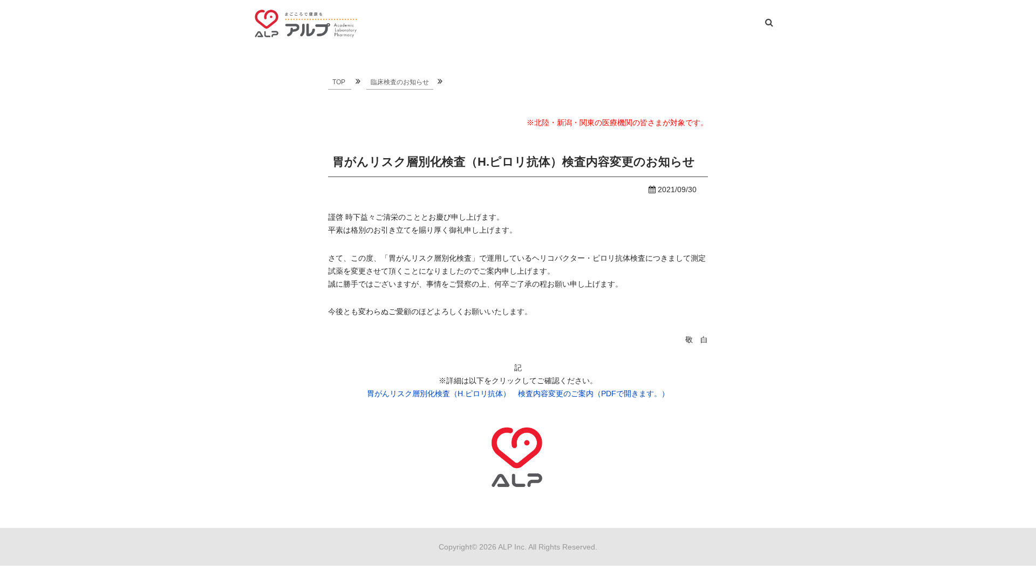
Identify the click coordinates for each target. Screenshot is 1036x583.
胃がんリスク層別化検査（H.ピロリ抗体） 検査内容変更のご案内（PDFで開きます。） (518, 393)
